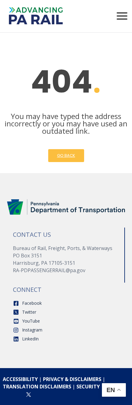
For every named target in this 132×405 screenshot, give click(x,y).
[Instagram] (16, 394)
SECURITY (88, 386)
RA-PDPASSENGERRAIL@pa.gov (49, 270)
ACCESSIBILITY (20, 379)
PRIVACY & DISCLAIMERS (72, 379)
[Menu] (122, 16)
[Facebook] (4, 394)
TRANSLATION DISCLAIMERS (37, 386)
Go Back (66, 155)
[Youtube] (41, 394)
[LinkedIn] (52, 394)
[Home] (66, 206)
